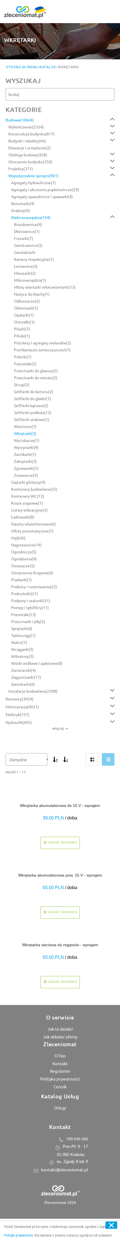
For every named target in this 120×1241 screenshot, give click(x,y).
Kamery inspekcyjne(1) (34, 259)
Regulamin (60, 1071)
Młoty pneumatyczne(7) (32, 530)
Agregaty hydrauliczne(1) (33, 182)
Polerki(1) (23, 356)
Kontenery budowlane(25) (34, 488)
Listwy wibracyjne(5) (29, 509)
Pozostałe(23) (23, 614)
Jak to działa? (60, 1028)
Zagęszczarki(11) (26, 677)
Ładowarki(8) (22, 516)
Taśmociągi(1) (23, 635)
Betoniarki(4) (23, 203)
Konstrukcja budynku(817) (31, 133)
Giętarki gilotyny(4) (28, 482)
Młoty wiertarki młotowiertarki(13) (45, 286)
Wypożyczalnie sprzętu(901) (33, 175)
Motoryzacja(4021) (22, 706)
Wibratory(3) (22, 656)
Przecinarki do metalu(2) (35, 377)
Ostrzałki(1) (24, 321)
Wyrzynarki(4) (26, 447)
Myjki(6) (18, 537)
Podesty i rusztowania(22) (34, 586)
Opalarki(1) (24, 314)
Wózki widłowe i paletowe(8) (37, 663)
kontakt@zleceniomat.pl (64, 1169)
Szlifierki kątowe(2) (31, 405)
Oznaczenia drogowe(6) (32, 572)
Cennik (60, 1086)
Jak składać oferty (60, 1036)
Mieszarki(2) (25, 273)
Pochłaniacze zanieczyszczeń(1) (42, 349)
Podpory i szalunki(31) (30, 600)
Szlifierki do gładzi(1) (32, 398)
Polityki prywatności (18, 1235)
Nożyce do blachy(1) (32, 293)
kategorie (24, 109)
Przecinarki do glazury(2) (36, 370)
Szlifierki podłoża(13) (32, 412)
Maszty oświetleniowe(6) (33, 523)
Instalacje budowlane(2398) (32, 691)
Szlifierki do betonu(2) (33, 391)
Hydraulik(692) (19, 722)
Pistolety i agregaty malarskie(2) (42, 342)
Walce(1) (19, 642)
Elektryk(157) (18, 714)
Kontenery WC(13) (27, 495)
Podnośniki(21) (24, 593)
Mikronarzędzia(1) (30, 280)
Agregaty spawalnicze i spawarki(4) (42, 196)
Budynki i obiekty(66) (27, 140)
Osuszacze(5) (23, 565)
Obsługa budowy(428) (27, 154)
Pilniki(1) (22, 335)
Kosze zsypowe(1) (27, 502)
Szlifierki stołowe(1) (31, 419)
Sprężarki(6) (21, 628)
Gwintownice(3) (28, 245)
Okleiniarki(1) (26, 307)
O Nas (60, 1055)
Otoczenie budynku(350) (30, 161)
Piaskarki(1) (21, 579)
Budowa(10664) (20, 119)
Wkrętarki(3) (25, 433)
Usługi (60, 1107)
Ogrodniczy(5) (24, 551)
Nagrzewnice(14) (26, 544)
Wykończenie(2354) (26, 126)
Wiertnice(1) (25, 426)
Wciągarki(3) (22, 649)
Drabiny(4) (20, 210)
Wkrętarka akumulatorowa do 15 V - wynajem (60, 805)
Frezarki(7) (23, 238)
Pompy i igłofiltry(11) (30, 607)
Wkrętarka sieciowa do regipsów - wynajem (60, 945)
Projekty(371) (20, 168)
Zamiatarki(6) (23, 684)
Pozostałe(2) (25, 363)
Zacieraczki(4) (23, 670)
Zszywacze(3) (26, 475)
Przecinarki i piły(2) (28, 621)
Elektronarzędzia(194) (31, 217)
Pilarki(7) (22, 328)
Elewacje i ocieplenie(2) (29, 147)
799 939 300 (77, 1138)
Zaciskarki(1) (25, 454)
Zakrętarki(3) (25, 461)
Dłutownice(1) (27, 231)
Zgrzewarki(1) (26, 468)
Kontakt (60, 1063)
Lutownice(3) (26, 266)
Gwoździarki (24, 252)
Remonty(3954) (19, 698)
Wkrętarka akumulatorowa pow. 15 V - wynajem (60, 875)
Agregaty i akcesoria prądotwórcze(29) (45, 189)
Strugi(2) (22, 384)
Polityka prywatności (60, 1078)
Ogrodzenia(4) (24, 558)
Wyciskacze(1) (26, 440)
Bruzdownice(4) (28, 224)
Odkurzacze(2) (27, 300)
